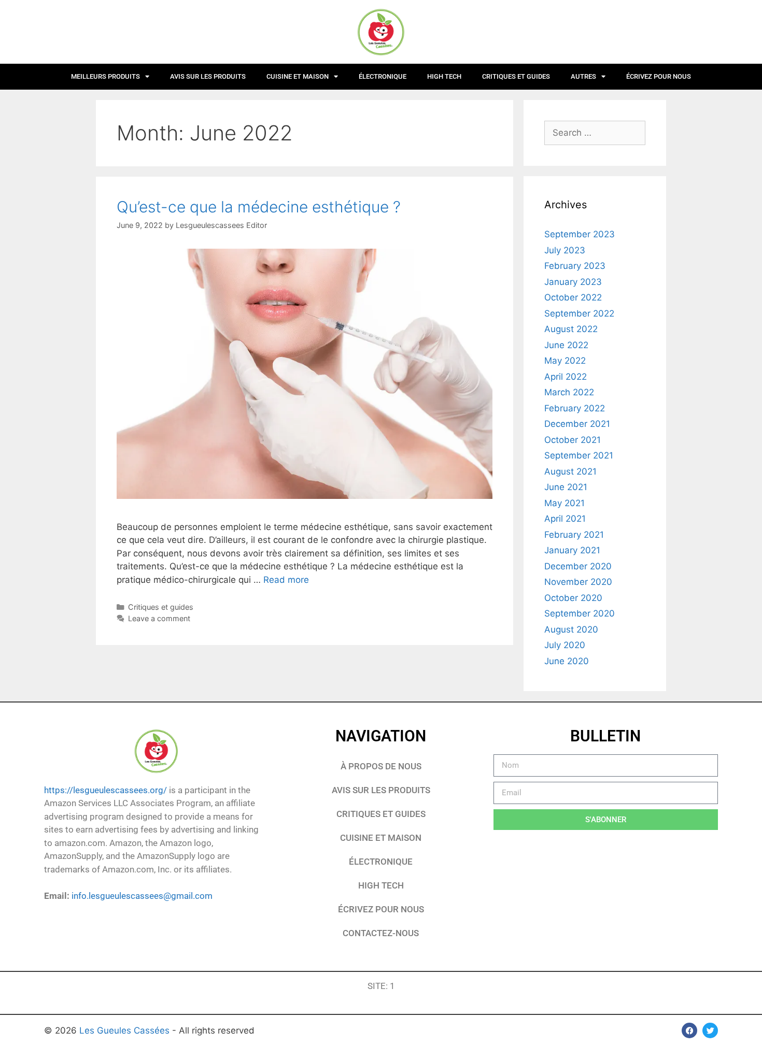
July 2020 (564, 645)
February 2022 (574, 408)
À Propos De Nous (381, 766)
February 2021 (574, 534)
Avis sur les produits (208, 76)
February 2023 (574, 266)
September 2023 (579, 234)
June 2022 (566, 345)
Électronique (382, 76)
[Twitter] (710, 1030)
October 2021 (572, 440)
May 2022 (565, 360)
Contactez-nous (381, 933)
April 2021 (565, 518)
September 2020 (579, 613)
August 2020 (571, 629)
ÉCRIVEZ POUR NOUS (658, 76)
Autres (583, 76)
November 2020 (578, 582)
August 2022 (571, 329)
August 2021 (570, 471)
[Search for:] (594, 132)
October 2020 (573, 598)
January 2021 (572, 550)
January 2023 (573, 282)
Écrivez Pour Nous (381, 909)
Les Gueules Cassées (125, 1030)
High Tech (444, 76)
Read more (286, 580)
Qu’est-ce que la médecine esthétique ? (259, 206)
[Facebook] (689, 1030)
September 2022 (579, 313)
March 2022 (569, 392)
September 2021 (578, 455)
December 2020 (578, 566)
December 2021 (577, 424)
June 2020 (566, 661)
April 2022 (565, 376)
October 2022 (573, 297)
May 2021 (564, 503)
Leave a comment (159, 618)
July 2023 (564, 250)
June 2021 (565, 487)
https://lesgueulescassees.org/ (105, 790)
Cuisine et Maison (297, 76)
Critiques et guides (516, 76)
